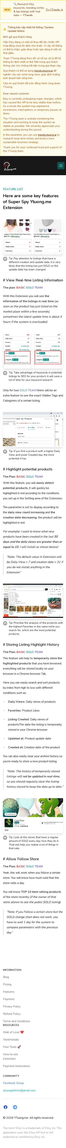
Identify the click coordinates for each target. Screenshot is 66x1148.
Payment (8, 999)
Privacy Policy (12, 1006)
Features (8, 992)
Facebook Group (13, 1083)
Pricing (7, 984)
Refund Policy (12, 1014)
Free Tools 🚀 (12, 1047)
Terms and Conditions (16, 1021)
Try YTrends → (54, 9)
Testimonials (11, 1040)
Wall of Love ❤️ (13, 1032)
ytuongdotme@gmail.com (19, 1090)
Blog (6, 977)
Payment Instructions (16, 1066)
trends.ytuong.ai (43, 71)
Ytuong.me (40, 202)
